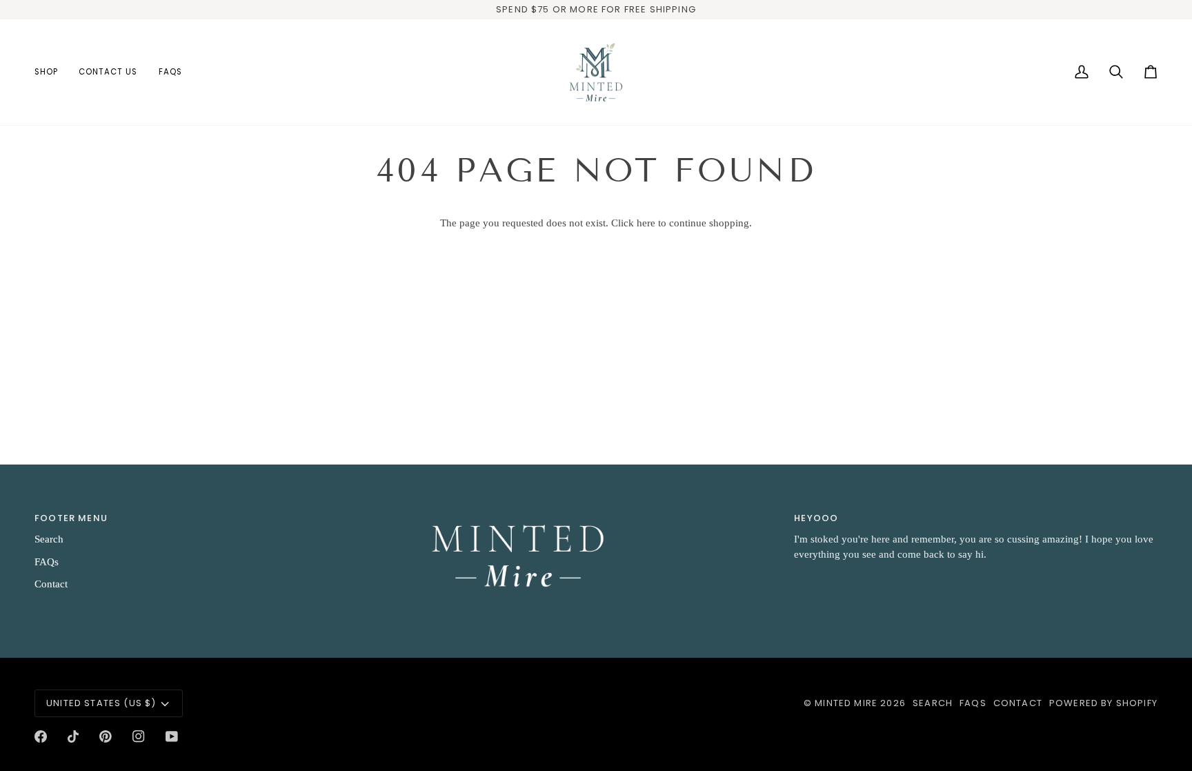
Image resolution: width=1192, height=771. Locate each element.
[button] (51, 72)
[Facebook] (40, 736)
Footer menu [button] (71, 518)
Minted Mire (846, 703)
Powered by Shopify (1103, 703)
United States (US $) (101, 703)
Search (48, 539)
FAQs (46, 561)
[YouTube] (172, 736)
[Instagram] (138, 736)
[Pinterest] (105, 736)
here (646, 222)
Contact (51, 583)
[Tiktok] (73, 736)
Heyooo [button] (816, 518)
